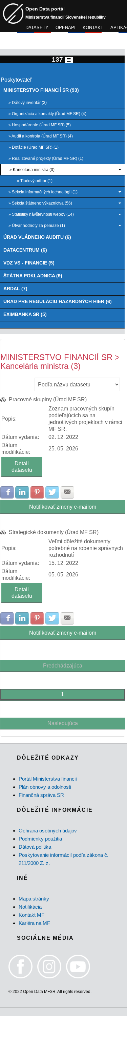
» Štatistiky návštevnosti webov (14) (41, 214)
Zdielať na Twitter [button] (52, 492)
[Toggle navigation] (69, 60)
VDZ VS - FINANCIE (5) (29, 263)
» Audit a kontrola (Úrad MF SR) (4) (40, 136)
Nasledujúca (62, 723)
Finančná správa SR (41, 795)
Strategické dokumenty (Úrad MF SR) (54, 532)
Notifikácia (30, 907)
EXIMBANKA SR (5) (25, 314)
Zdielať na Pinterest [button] (37, 492)
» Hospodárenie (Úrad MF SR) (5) (39, 125)
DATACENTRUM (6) (25, 250)
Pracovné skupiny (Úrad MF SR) (48, 399)
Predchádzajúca (62, 666)
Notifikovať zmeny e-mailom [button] (62, 507)
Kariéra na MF (34, 923)
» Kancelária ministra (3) (32, 169)
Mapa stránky (34, 899)
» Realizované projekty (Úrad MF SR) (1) (45, 158)
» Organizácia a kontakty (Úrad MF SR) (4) (47, 113)
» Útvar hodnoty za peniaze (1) (36, 225)
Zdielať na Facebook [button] (7, 492)
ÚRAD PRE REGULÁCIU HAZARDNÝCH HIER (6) (57, 301)
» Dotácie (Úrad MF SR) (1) (33, 147)
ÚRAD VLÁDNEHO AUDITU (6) (37, 237)
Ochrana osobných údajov (48, 830)
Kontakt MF (31, 915)
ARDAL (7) (15, 288)
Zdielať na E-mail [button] (67, 492)
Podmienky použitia (40, 839)
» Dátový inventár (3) (27, 102)
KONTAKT (93, 27)
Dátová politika (35, 847)
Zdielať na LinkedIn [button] (22, 492)
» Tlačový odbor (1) (34, 180)
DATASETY (36, 27)
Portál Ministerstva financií (48, 779)
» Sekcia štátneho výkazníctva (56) (40, 203)
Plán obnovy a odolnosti (45, 787)
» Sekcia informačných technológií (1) (43, 192)
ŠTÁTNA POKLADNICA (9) (32, 275)
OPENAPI (66, 27)
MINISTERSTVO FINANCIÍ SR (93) (41, 90)
